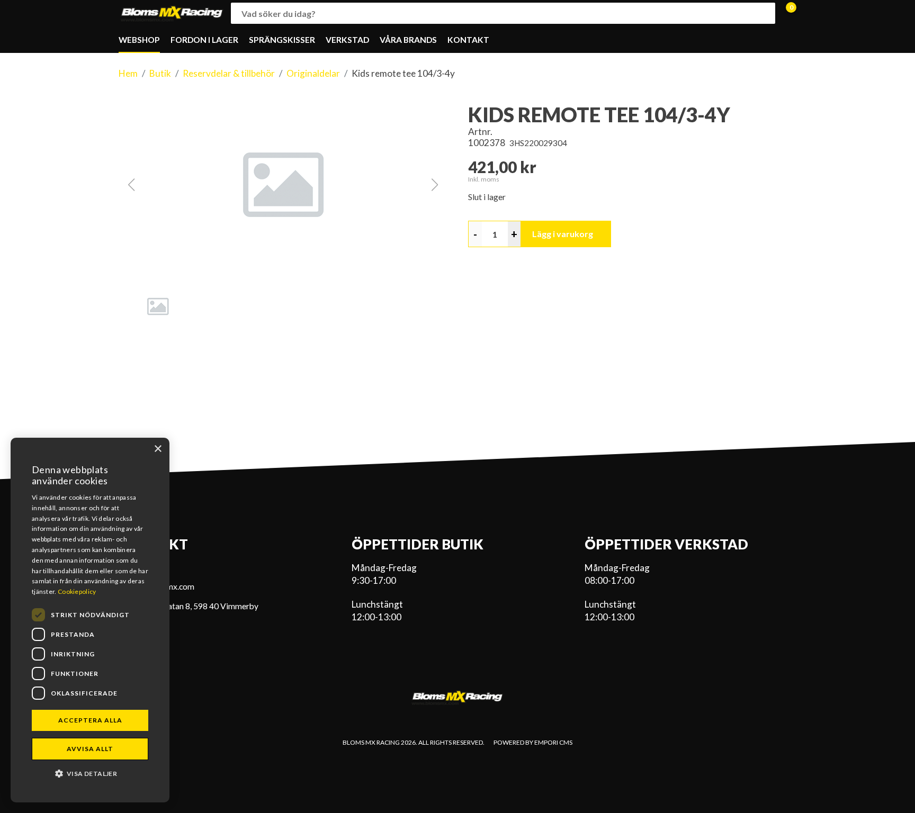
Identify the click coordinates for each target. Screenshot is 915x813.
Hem (128, 73)
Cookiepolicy (77, 591)
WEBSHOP (139, 39)
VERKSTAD (347, 39)
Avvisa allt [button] (90, 749)
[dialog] (90, 620)
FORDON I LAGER (204, 39)
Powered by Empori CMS (533, 742)
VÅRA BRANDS (408, 39)
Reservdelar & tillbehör (229, 73)
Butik (160, 73)
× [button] (158, 449)
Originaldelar (313, 73)
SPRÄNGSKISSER (282, 39)
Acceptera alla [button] (90, 720)
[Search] (764, 13)
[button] (282, 184)
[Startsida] (172, 13)
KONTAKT (468, 39)
